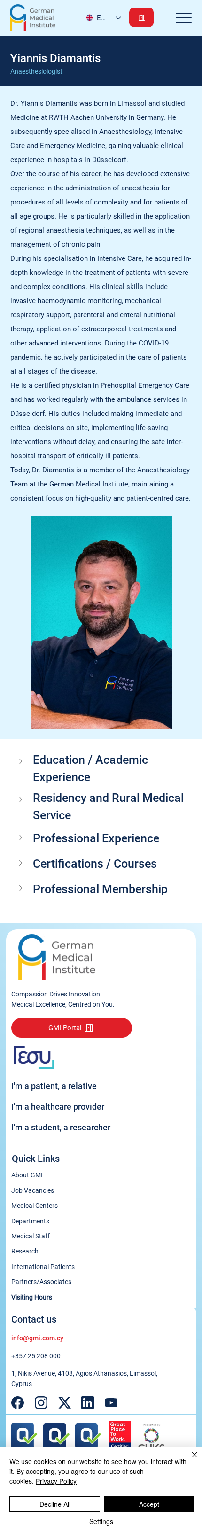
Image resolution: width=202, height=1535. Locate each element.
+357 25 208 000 (36, 1356)
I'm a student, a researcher (60, 1127)
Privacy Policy (56, 1481)
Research (25, 1251)
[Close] (189, 1460)
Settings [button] (101, 1521)
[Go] (141, 17)
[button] (101, 768)
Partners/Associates (41, 1281)
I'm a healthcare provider (57, 1107)
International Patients (43, 1266)
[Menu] (184, 17)
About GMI (27, 1175)
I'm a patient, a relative (54, 1086)
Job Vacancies (32, 1190)
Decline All (54, 1504)
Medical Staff (30, 1236)
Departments (30, 1221)
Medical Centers (34, 1205)
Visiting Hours (31, 1297)
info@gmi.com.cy (37, 1338)
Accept (149, 1504)
